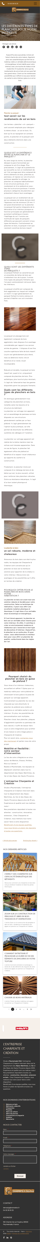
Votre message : (9, 1154)
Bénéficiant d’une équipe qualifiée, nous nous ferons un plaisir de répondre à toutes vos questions (20, 828)
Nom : (5, 1129)
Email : (5, 1138)
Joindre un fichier (9, 1166)
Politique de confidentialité (20, 1233)
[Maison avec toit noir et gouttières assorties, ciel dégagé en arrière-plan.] (20, 941)
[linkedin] (7, 1238)
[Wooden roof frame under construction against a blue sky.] (20, 862)
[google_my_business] (11, 1238)
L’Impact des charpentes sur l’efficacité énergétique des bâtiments (18, 876)
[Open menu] (35, 3)
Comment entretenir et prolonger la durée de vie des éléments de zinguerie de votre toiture (20, 957)
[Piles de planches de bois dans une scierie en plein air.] (20, 985)
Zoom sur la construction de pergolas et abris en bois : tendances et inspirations (20, 916)
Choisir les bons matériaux (18, 997)
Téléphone (7, 1146)
